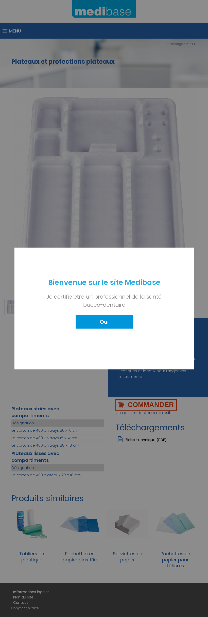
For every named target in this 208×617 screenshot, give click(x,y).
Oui (104, 322)
